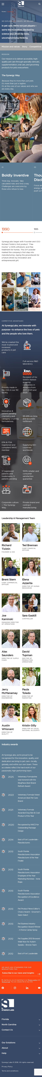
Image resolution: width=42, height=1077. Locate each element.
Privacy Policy (7, 1066)
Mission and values (11, 46)
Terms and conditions (10, 1071)
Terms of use (6, 982)
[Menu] (3, 4)
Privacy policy (32, 980)
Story (24, 46)
